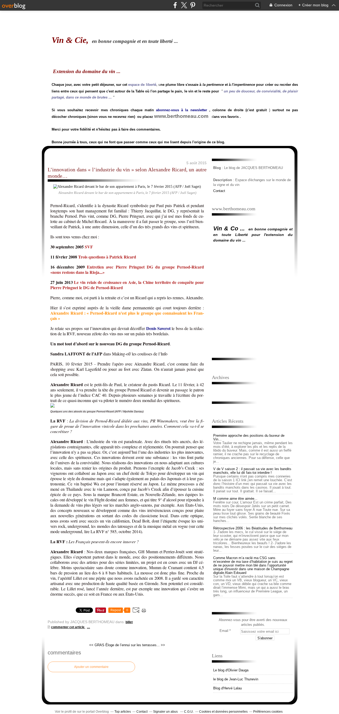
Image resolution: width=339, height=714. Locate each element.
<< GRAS (96, 645)
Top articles (122, 711)
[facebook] (175, 5)
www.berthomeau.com (181, 116)
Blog (217, 168)
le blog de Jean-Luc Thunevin (235, 679)
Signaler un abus (166, 711)
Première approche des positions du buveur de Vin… (248, 437)
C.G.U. (189, 711)
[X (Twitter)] (184, 5)
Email (224, 631)
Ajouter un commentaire (91, 667)
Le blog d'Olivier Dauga (230, 670)
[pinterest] (192, 5)
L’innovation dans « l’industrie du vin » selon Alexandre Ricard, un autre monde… (127, 173)
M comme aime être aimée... (235, 499)
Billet (129, 622)
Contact (219, 191)
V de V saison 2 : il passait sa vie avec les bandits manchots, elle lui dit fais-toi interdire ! (252, 471)
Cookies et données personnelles (223, 711)
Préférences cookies (268, 711)
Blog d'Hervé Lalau (227, 688)
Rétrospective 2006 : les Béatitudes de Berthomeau (252, 528)
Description (223, 180)
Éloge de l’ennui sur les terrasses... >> (135, 645)
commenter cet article (68, 627)
